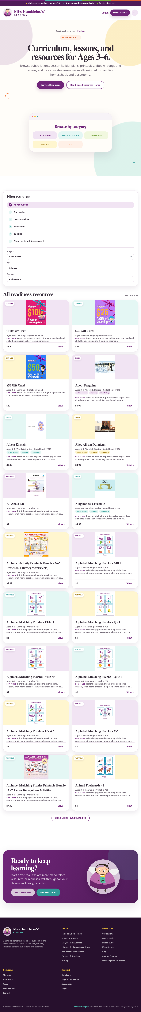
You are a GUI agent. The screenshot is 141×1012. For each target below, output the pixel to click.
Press (5, 984)
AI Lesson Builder (70, 135)
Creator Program (109, 956)
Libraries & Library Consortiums (76, 947)
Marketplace (108, 947)
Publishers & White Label (73, 951)
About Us (7, 975)
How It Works (108, 938)
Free (70, 144)
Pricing (65, 960)
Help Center (67, 975)
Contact (6, 993)
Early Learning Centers (72, 943)
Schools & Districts (70, 938)
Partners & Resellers (71, 956)
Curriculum (45, 135)
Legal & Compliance (70, 979)
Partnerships (9, 988)
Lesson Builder (108, 943)
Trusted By (8, 979)
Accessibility (67, 984)
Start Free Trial (120, 12)
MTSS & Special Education (113, 960)
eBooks (45, 144)
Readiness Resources (65, 31)
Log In (105, 12)
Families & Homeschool (72, 934)
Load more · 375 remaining (70, 818)
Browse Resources (50, 84)
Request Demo (48, 892)
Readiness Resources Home (85, 84)
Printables (96, 135)
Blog (104, 951)
